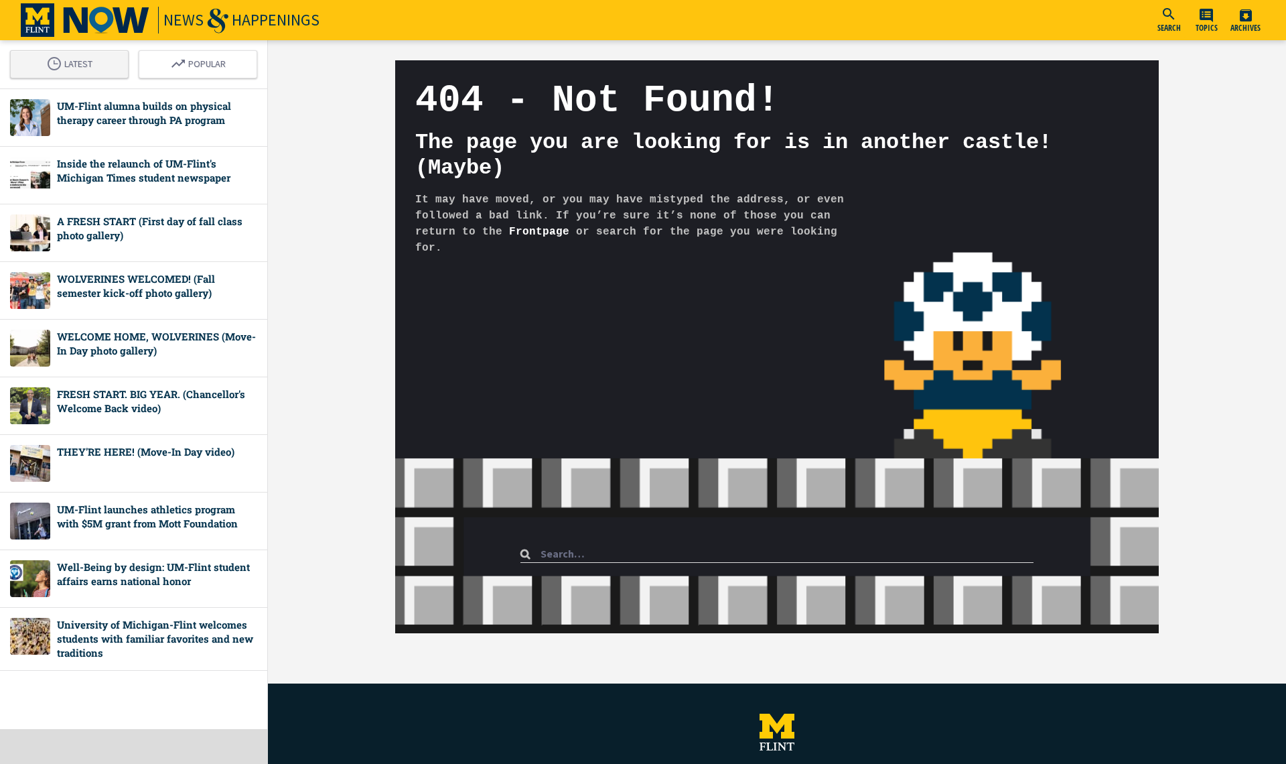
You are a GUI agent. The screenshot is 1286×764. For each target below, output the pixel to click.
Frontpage (539, 232)
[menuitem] (1169, 20)
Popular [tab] (201, 62)
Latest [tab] (73, 62)
